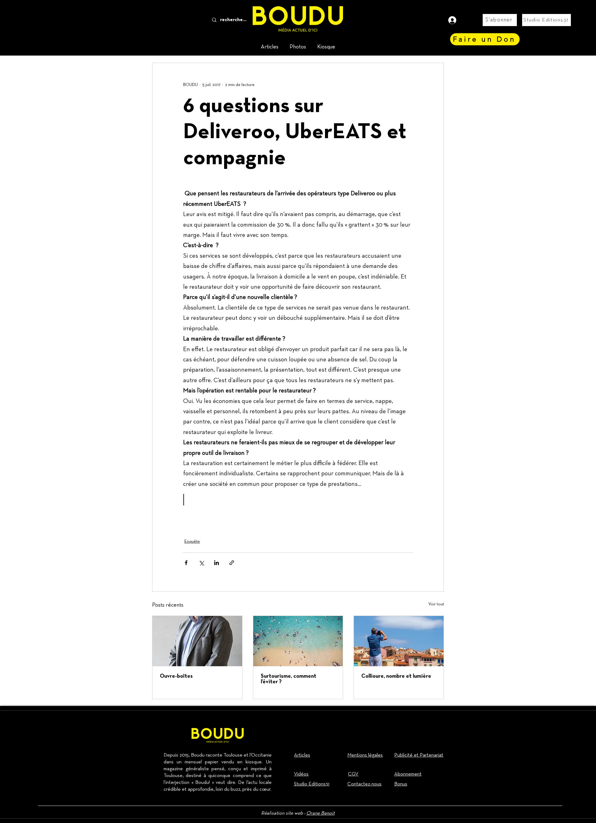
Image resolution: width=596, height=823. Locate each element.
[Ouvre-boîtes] (197, 641)
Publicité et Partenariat (418, 755)
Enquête (192, 541)
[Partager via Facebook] (186, 563)
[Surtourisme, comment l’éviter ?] (298, 641)
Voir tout (436, 604)
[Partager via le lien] (232, 563)
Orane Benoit (320, 813)
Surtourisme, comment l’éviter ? (288, 679)
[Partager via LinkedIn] (216, 563)
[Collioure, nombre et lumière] (399, 641)
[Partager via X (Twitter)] (201, 563)
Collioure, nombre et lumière (396, 676)
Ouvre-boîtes (176, 676)
